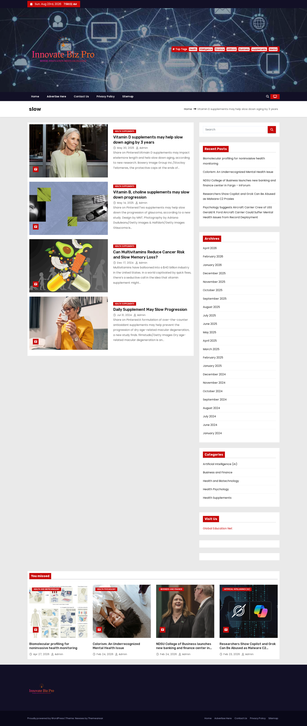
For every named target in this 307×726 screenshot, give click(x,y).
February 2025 (213, 357)
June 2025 (210, 324)
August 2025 (211, 307)
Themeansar (95, 718)
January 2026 (212, 265)
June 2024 (210, 425)
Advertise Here (56, 96)
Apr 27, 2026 (41, 654)
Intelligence (206, 49)
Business (244, 49)
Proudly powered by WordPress (46, 718)
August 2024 (211, 408)
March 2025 (211, 349)
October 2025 (212, 290)
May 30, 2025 (126, 148)
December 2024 (214, 374)
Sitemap (128, 96)
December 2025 (214, 273)
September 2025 (215, 299)
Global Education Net (217, 528)
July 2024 (209, 416)
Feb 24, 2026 (105, 654)
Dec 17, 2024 (125, 263)
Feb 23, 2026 (232, 654)
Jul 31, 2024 (125, 315)
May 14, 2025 (125, 203)
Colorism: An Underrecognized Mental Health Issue (238, 172)
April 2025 (210, 341)
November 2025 (214, 282)
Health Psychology (216, 489)
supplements (259, 49)
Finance (219, 49)
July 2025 (209, 315)
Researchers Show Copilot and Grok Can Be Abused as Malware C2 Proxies (248, 648)
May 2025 (209, 332)
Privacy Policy (106, 96)
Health (193, 49)
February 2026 (213, 256)
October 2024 (213, 391)
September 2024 (215, 399)
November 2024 (214, 383)
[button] (267, 96)
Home (35, 96)
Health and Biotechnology (221, 481)
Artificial (231, 49)
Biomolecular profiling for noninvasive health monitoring (53, 646)
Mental (273, 49)
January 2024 (212, 433)
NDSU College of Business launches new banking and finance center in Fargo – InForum (183, 648)
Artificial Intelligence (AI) (220, 464)
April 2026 (210, 248)
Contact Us (81, 96)
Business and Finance (217, 472)
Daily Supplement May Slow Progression (150, 309)
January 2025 (212, 366)
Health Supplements (124, 131)
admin (143, 148)
